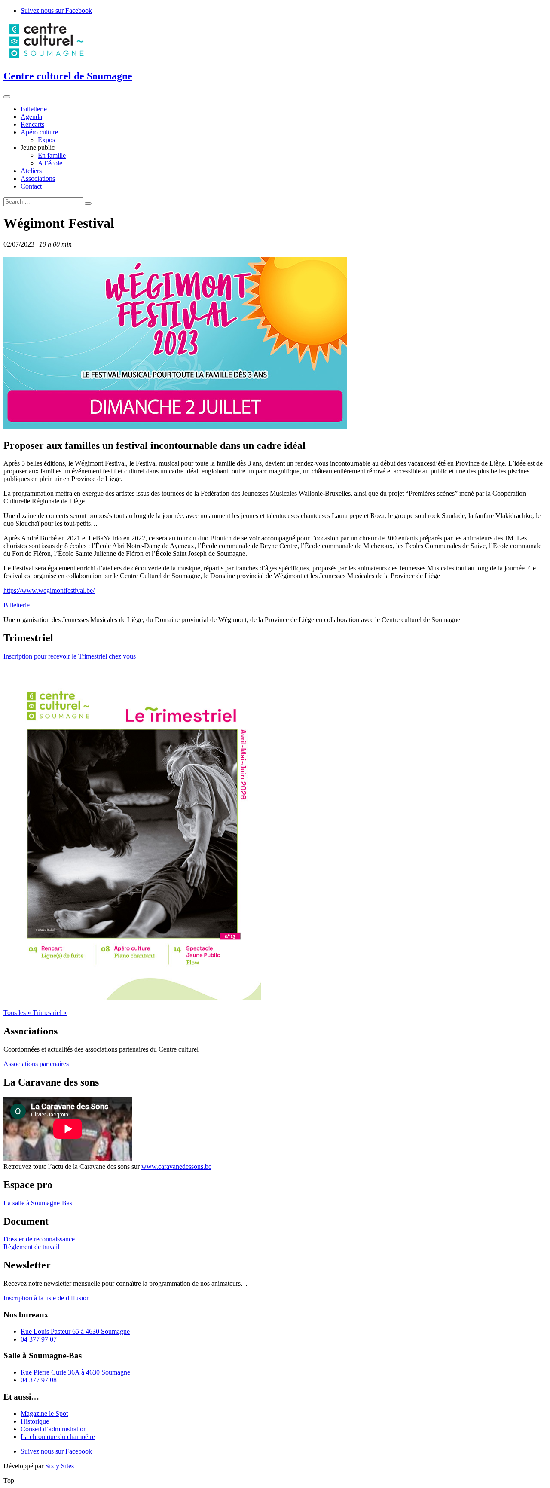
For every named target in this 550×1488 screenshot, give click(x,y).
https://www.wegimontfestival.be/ (49, 590)
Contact (31, 186)
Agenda (31, 116)
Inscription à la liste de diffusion (46, 1298)
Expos (46, 139)
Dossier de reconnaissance (39, 1239)
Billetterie (34, 109)
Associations (38, 178)
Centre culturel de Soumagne (67, 76)
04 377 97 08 (39, 1380)
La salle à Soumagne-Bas (37, 1203)
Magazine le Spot (44, 1413)
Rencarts (32, 124)
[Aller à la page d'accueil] (46, 57)
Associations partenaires (36, 1063)
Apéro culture (39, 132)
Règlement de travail (31, 1246)
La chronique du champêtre (58, 1436)
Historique (35, 1421)
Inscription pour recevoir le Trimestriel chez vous (69, 656)
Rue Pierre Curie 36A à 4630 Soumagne (75, 1372)
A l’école (50, 163)
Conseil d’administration (54, 1429)
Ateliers (31, 170)
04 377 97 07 (39, 1339)
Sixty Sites (59, 1466)
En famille (52, 155)
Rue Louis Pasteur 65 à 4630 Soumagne (75, 1331)
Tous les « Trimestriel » (35, 1012)
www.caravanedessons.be (176, 1166)
